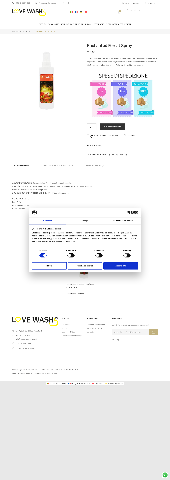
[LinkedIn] (126, 155)
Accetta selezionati (85, 266)
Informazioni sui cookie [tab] (122, 221)
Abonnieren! (153, 332)
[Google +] (121, 155)
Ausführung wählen (76, 294)
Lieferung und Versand (130, 3)
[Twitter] (113, 155)
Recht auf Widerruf (94, 328)
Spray (28, 31)
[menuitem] (71, 12)
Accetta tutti (120, 266)
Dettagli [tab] (85, 221)
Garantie (90, 332)
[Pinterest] (117, 155)
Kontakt (65, 328)
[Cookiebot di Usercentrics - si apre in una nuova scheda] (127, 212)
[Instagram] (67, 3)
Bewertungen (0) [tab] (95, 165)
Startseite (16, 31)
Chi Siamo (66, 325)
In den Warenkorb (113, 127)
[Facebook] (63, 3)
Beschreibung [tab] (22, 165)
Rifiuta (49, 266)
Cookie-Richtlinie (68, 332)
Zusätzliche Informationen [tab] (57, 165)
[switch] (71, 255)
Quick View (96, 275)
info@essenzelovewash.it (47, 3)
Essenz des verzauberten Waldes (80, 284)
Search (153, 10)
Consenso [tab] (47, 221)
